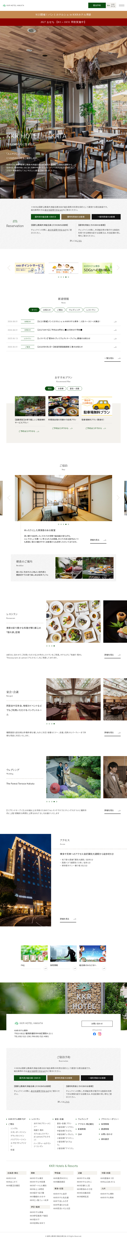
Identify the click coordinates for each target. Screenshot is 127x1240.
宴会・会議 (74, 388)
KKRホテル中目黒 (37, 1181)
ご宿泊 (60, 309)
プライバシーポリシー (110, 1119)
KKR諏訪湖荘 (59, 1181)
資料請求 (105, 1139)
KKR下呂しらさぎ (60, 1201)
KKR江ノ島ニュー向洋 (39, 1200)
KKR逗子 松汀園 (37, 1192)
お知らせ (47, 309)
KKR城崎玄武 (83, 1196)
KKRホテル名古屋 (61, 1197)
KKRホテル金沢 (60, 1193)
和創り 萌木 (39, 1130)
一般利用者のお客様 (106, 216)
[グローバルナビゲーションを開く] (121, 5)
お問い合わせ (97, 1023)
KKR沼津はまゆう (37, 1223)
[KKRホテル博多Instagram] (99, 1034)
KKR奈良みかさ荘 (84, 1189)
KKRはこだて (12, 1181)
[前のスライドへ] (8, 267)
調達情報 (105, 1129)
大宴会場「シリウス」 (65, 1127)
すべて (34, 309)
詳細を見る (94, 539)
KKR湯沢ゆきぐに (60, 1178)
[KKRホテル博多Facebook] (94, 1034)
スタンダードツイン (18, 1132)
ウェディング (74, 309)
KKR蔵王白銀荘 (13, 1185)
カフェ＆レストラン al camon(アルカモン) (42, 1136)
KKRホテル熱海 (36, 1212)
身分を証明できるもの (54, 209)
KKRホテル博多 (107, 1193)
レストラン (91, 309)
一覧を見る (109, 358)
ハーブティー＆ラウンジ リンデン (42, 1145)
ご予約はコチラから (25, 431)
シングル (14, 1128)
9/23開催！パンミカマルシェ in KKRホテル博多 (64, 14)
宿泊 (50, 388)
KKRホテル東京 (36, 1178)
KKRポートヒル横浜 (38, 1185)
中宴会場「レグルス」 (65, 1134)
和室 (12, 1149)
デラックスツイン (17, 1135)
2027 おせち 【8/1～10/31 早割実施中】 (64, 22)
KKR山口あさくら (108, 1181)
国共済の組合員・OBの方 (45, 216)
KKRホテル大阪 (83, 1178)
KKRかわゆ (11, 1178)
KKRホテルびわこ (84, 1181)
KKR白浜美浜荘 (84, 1192)
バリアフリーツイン (18, 1139)
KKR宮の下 (35, 1219)
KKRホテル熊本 (107, 1197)
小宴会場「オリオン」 (65, 1138)
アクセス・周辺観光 (86, 1124)
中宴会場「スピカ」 (64, 1130)
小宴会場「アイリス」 (65, 1148)
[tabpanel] (63, 112)
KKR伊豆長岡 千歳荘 (39, 1215)
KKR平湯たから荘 (60, 1204)
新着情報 (82, 1129)
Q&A (80, 1134)
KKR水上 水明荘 (37, 1189)
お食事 (61, 388)
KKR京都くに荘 (83, 1185)
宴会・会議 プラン (64, 1123)
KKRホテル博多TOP (17, 1119)
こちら (79, 240)
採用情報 (105, 1124)
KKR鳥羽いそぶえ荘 (61, 1208)
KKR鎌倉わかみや (37, 1196)
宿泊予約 (97, 5)
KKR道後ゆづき (107, 1178)
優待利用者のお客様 (75, 216)
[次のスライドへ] (118, 267)
